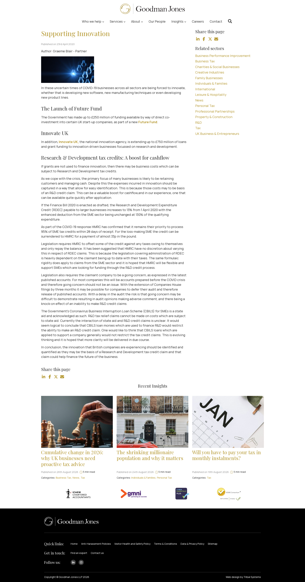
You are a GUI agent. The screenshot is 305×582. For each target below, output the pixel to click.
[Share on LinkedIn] (43, 377)
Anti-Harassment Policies (96, 543)
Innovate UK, (69, 142)
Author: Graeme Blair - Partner (64, 51)
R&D (198, 122)
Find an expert (79, 553)
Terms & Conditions (165, 543)
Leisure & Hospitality (210, 94)
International (205, 89)
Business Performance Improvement (222, 56)
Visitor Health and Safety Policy (132, 543)
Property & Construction (213, 117)
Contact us (97, 553)
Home (74, 543)
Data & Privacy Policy (192, 543)
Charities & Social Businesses (217, 67)
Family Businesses (209, 78)
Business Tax (205, 61)
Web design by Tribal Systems (243, 577)
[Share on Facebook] (49, 377)
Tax (198, 128)
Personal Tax (205, 106)
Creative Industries (209, 72)
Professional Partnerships (215, 111)
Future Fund (147, 122)
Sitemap (212, 543)
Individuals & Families (211, 83)
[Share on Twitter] (55, 377)
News (199, 100)
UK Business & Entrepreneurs (217, 133)
